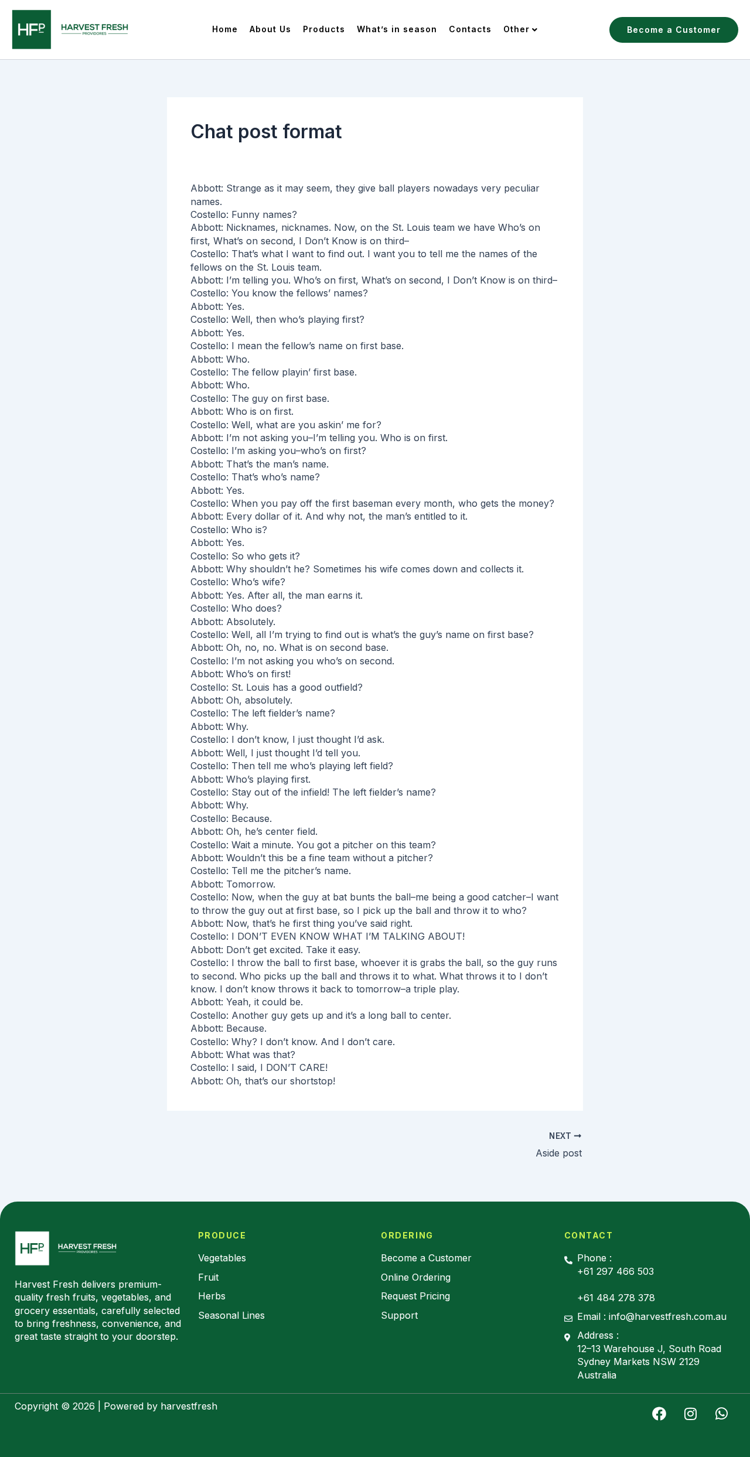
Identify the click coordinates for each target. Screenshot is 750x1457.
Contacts (470, 29)
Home (225, 29)
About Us (270, 29)
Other (516, 29)
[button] (673, 30)
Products (324, 29)
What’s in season (397, 29)
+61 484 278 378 (616, 1298)
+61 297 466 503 (615, 1271)
